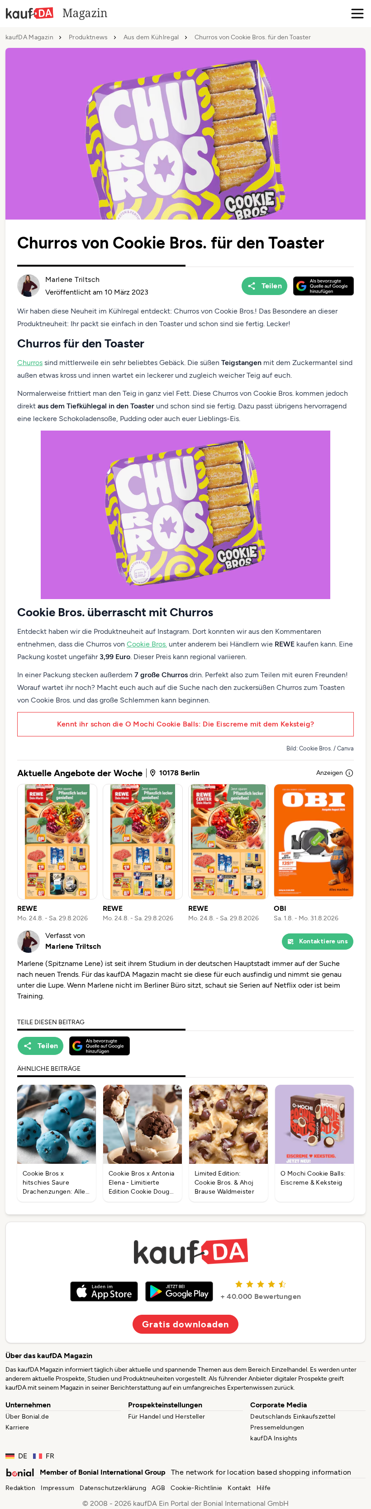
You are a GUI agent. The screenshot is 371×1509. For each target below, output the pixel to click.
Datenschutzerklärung (113, 1488)
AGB (158, 1488)
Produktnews (88, 37)
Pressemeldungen (277, 1427)
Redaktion (20, 1488)
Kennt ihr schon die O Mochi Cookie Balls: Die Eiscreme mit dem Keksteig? (185, 724)
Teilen (272, 285)
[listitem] (57, 853)
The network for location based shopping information (261, 1472)
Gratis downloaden (185, 1324)
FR (50, 1456)
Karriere (17, 1427)
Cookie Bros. (147, 644)
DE (23, 1456)
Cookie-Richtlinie (196, 1488)
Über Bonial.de (27, 1416)
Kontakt (239, 1488)
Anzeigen (329, 773)
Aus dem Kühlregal (151, 37)
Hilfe (264, 1488)
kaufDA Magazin (29, 37)
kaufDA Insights (273, 1438)
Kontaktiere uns (323, 941)
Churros (30, 362)
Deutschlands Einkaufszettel (292, 1416)
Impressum (57, 1488)
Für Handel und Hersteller (166, 1416)
